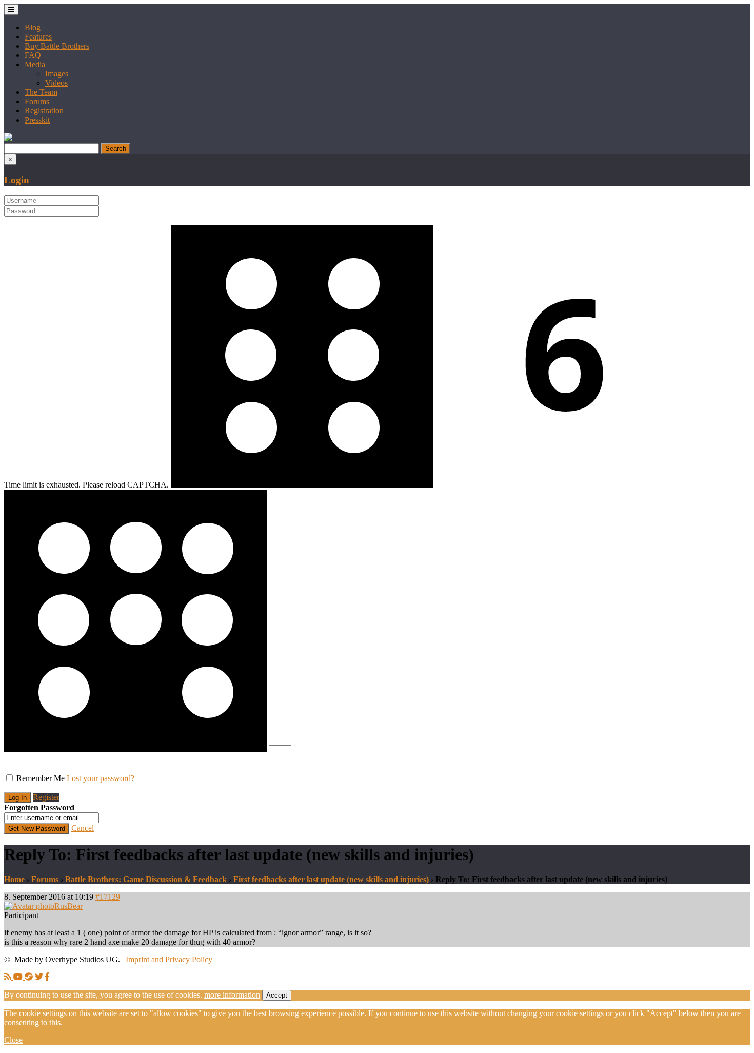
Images (56, 73)
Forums (37, 101)
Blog (33, 27)
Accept (276, 995)
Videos (56, 83)
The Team (41, 92)
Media (35, 64)
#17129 (107, 896)
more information (232, 994)
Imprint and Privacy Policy (169, 959)
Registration (44, 110)
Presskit (37, 119)
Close (13, 1040)
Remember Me (40, 778)
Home (14, 879)
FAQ (33, 55)
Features (38, 36)
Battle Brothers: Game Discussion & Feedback (146, 879)
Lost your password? (100, 778)
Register (46, 797)
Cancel (82, 828)
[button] (8, 138)
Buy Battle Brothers (57, 46)
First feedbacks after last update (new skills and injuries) (331, 879)
